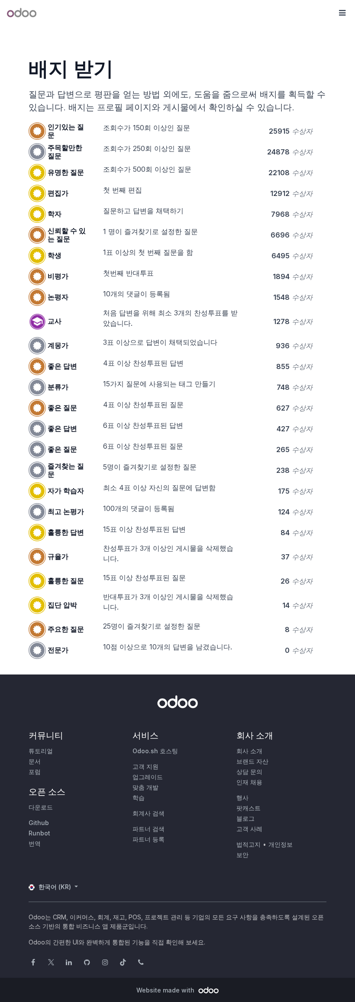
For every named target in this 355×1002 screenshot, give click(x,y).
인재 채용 (249, 782)
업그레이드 (147, 776)
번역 (35, 843)
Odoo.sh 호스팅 (155, 751)
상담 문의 (249, 771)
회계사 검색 (148, 813)
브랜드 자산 (252, 761)
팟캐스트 (248, 808)
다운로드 (41, 807)
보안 (242, 854)
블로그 (245, 818)
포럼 (35, 771)
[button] (342, 13)
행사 (242, 797)
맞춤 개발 (145, 787)
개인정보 (280, 844)
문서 (35, 761)
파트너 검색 (148, 828)
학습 (138, 797)
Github (39, 822)
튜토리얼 (41, 751)
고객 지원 (145, 766)
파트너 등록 (148, 839)
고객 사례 (249, 828)
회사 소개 (249, 751)
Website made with (166, 990)
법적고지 (248, 844)
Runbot (39, 833)
